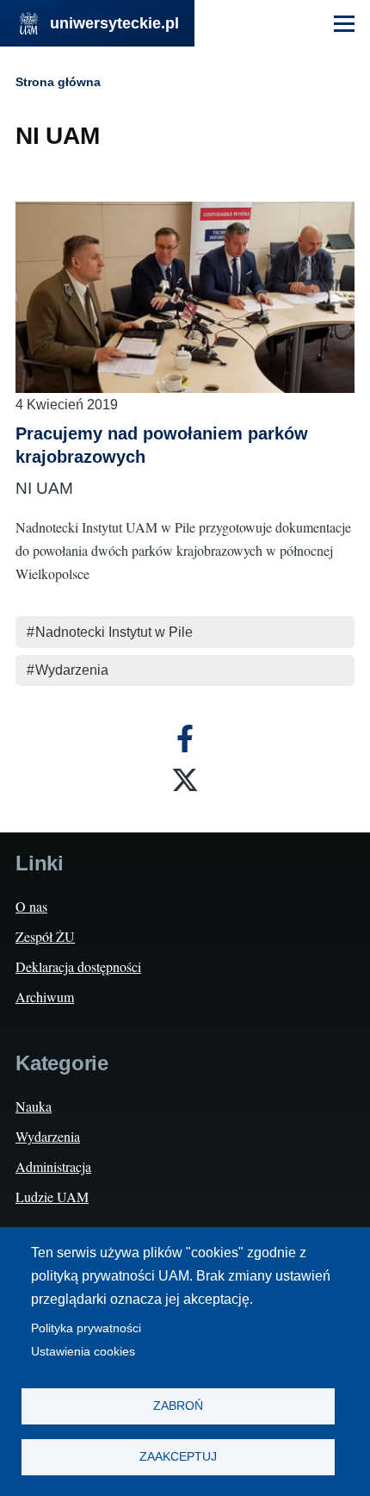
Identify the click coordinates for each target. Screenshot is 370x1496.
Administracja (53, 1166)
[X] (185, 780)
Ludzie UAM (52, 1196)
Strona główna (58, 82)
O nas (31, 906)
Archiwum (44, 997)
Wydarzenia (71, 670)
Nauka (33, 1106)
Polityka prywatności (86, 1328)
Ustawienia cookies (83, 1351)
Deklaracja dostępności (78, 966)
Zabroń (178, 1405)
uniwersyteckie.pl (114, 23)
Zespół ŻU (45, 936)
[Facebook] (185, 738)
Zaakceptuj (178, 1456)
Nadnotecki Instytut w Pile (114, 632)
